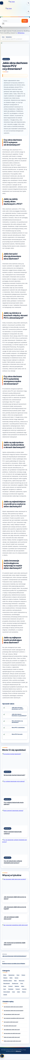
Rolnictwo (17, 986)
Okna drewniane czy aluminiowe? (17, 721)
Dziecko (23, 975)
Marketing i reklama (7, 980)
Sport (4, 989)
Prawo (4, 986)
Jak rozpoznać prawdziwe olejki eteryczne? (14, 1018)
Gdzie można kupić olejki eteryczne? (12, 1041)
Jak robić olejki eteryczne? (10, 1025)
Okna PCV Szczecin (17, 734)
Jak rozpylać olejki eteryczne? (11, 1022)
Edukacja (5, 977)
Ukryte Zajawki (6, 991)
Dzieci (18, 975)
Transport (18, 989)
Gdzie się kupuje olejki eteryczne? (12, 1037)
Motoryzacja (21, 980)
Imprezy (16, 977)
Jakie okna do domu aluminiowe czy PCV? (17, 708)
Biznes (4, 975)
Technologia (10, 989)
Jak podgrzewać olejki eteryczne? (12, 1029)
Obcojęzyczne (15, 983)
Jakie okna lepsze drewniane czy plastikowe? (19, 715)
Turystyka (24, 989)
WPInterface (21, 33)
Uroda (13, 991)
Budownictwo (6, 59)
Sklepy (22, 986)
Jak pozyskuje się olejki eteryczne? (12, 1033)
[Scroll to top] (2, 1056)
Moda (15, 980)
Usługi (18, 991)
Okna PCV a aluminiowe (18, 727)
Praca (21, 983)
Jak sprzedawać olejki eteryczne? (12, 1014)
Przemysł (10, 986)
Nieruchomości (6, 983)
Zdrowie (5, 994)
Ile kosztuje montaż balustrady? (14, 775)
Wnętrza (24, 991)
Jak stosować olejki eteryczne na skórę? (13, 1006)
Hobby (11, 977)
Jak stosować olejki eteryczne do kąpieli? (13, 1010)
